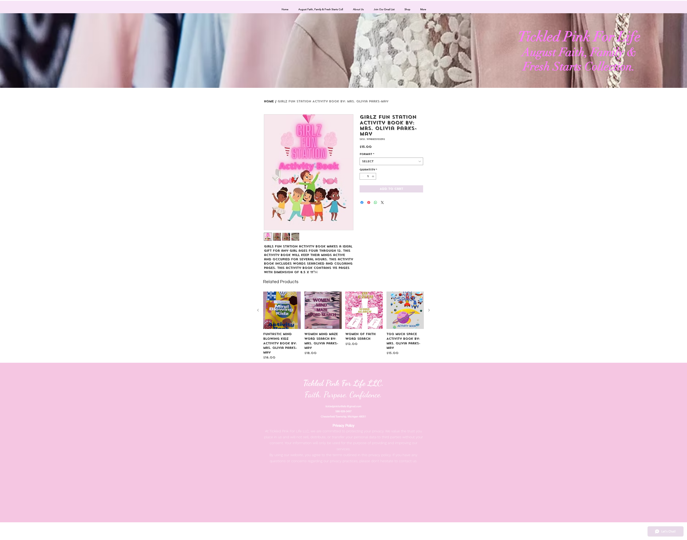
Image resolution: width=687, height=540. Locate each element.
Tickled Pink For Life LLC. (343, 383)
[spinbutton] (368, 176)
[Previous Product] (258, 310)
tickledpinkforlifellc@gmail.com (343, 406)
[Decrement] (362, 176)
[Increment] (373, 176)
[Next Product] (429, 310)
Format (367, 154)
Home (269, 101)
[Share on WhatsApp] (375, 202)
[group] (343, 325)
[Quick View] (282, 310)
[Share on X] (382, 202)
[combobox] (391, 161)
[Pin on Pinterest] (369, 202)
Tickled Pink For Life (579, 36)
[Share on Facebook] (362, 202)
